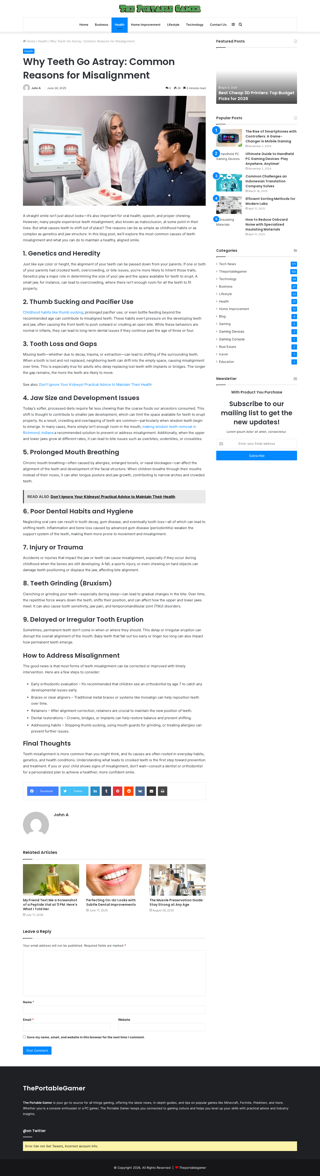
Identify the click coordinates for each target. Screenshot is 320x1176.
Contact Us (218, 24)
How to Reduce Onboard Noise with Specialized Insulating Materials (267, 224)
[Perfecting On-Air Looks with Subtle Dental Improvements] (114, 880)
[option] (266, 78)
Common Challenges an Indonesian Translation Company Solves (266, 181)
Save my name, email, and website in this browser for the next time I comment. (86, 1037)
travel (223, 354)
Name (28, 1002)
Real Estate (227, 347)
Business (101, 24)
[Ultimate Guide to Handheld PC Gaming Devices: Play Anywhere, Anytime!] (229, 160)
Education (226, 362)
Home (83, 24)
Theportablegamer (233, 271)
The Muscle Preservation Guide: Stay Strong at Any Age (176, 902)
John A (36, 88)
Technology (194, 24)
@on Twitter (34, 1130)
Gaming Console (232, 339)
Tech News (227, 264)
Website (124, 1019)
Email (28, 1019)
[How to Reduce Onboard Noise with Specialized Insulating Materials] (229, 226)
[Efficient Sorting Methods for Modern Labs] (229, 205)
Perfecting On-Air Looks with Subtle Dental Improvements (111, 902)
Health (119, 24)
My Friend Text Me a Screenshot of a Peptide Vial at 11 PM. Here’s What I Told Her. (50, 904)
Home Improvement (145, 24)
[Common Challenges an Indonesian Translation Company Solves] (229, 182)
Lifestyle (173, 24)
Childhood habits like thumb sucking (53, 312)
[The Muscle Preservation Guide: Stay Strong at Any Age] (177, 880)
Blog (222, 316)
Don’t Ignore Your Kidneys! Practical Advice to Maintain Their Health (95, 384)
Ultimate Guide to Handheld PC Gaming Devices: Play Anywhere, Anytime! (270, 159)
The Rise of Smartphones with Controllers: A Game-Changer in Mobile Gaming (271, 136)
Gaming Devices (231, 331)
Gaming (225, 324)
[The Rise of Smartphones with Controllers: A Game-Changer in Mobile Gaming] (229, 138)
